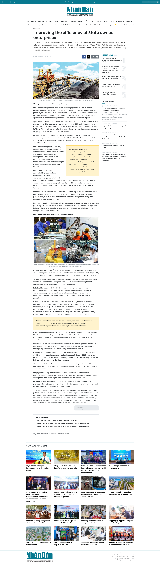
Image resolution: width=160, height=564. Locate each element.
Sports (80, 21)
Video (112, 21)
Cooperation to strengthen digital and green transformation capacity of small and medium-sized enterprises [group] (95, 25)
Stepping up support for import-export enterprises (121, 522)
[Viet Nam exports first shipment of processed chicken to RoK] (121, 533)
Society (56, 21)
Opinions (41, 21)
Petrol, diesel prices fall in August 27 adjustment (64, 543)
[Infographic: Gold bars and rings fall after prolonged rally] (66, 457)
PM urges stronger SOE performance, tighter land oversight (57, 421)
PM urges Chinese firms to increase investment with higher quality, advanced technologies (110, 69)
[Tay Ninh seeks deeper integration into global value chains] (38, 457)
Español (89, 2)
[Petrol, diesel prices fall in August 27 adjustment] (66, 533)
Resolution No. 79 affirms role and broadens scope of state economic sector (63, 424)
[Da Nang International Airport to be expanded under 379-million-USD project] (66, 483)
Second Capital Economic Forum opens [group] (48, 25)
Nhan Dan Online (80, 11)
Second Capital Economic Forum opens (113, 147)
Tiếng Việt (67, 2)
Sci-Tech (87, 21)
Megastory (129, 21)
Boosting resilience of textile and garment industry (111, 86)
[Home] (28, 21)
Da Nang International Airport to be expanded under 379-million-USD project (65, 494)
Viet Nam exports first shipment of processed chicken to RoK (112, 60)
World (99, 21)
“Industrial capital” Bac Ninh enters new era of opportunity (120, 493)
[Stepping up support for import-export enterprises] (121, 512)
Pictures (105, 21)
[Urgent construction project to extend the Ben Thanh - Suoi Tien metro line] (93, 483)
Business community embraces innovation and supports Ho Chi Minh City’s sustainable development (114, 137)
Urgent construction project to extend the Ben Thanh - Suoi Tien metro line (93, 494)
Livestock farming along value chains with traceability (38, 522)
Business (49, 21)
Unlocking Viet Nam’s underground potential (109, 94)
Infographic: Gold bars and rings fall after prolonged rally (114, 127)
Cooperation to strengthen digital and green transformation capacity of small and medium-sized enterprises (114, 158)
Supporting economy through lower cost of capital (92, 543)
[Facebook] (84, 56)
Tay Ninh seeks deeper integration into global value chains (114, 109)
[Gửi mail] (93, 56)
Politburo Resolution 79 (43, 433)
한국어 (94, 2)
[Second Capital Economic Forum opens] (121, 457)
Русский (83, 2)
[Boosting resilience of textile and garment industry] (93, 512)
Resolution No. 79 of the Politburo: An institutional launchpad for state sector (63, 427)
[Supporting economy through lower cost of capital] (93, 533)
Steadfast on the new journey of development (38, 543)
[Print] (97, 56)
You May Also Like (36, 445)
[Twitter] (88, 56)
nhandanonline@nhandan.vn (125, 561)
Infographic (120, 21)
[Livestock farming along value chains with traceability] (38, 512)
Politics (33, 21)
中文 (72, 2)
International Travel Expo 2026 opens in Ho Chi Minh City (112, 77)
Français (77, 2)
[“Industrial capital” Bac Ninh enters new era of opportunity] (121, 483)
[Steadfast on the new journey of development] (38, 533)
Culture (73, 21)
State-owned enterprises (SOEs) (60, 433)
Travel (93, 21)
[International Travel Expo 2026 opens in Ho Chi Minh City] (66, 512)
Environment (65, 21)
